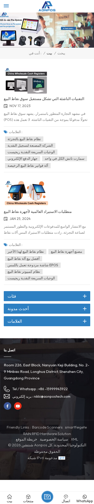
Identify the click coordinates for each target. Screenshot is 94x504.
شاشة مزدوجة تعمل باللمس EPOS (33, 265)
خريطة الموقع (26, 439)
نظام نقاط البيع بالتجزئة (24, 139)
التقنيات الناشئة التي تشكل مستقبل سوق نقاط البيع (44, 99)
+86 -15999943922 (53, 389)
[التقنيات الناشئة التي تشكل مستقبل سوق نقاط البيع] (26, 80)
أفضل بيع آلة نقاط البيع (24, 258)
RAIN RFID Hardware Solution (47, 433)
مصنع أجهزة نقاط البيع (66, 251)
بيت (49, 53)
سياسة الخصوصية (54, 439)
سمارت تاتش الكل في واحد (64, 158)
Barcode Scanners (47, 427)
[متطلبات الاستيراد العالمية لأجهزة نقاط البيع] (26, 193)
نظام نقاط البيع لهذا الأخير (26, 251)
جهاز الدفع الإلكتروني (23, 158)
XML (74, 439)
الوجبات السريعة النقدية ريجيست (31, 152)
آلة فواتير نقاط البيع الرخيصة (28, 165)
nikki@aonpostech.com (52, 396)
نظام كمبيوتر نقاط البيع (24, 271)
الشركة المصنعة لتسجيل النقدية (30, 145)
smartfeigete (76, 427)
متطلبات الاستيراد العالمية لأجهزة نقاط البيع (38, 211)
